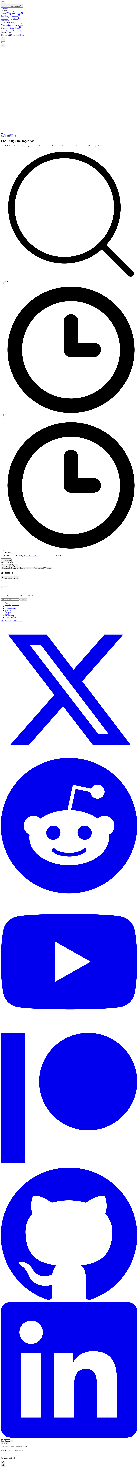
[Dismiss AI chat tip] (3, 1462)
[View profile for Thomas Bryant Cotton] (69, 589)
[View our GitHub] (69, 1234)
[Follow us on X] (69, 690)
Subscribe (23, 599)
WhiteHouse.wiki (6, 621)
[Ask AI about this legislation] (3, 1465)
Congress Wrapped (11, 608)
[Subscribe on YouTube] (69, 962)
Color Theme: (5, 1441)
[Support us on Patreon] (69, 1098)
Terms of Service (10, 617)
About (7, 603)
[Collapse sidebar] (3, 45)
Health (7, 614)
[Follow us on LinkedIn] (69, 1370)
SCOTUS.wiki (17, 621)
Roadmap (8, 612)
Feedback (4, 1443)
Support (6, 566)
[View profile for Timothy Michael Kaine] (69, 582)
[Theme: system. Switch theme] (3, 40)
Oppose (15, 566)
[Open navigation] (3, 2)
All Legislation (8, 134)
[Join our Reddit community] (69, 826)
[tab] (5, 568)
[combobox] (11, 1441)
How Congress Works (12, 605)
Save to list (7, 560)
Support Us (8, 610)
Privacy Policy (9, 616)
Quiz (6, 606)
